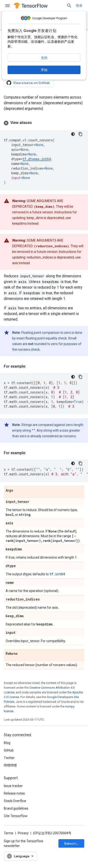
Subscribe (72, 843)
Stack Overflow (15, 801)
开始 (44, 70)
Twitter (9, 758)
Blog (7, 743)
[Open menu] (7, 5)
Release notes (14, 793)
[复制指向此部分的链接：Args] (18, 490)
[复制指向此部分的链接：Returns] (22, 654)
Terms (8, 833)
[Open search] (69, 5)
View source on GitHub (31, 83)
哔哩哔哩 (10, 765)
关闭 (44, 58)
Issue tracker (13, 786)
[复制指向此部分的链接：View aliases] (36, 123)
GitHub (9, 750)
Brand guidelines (16, 808)
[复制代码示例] (80, 134)
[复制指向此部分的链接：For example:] (30, 366)
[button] (44, 123)
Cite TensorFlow (15, 816)
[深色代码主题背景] (73, 134)
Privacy (23, 833)
